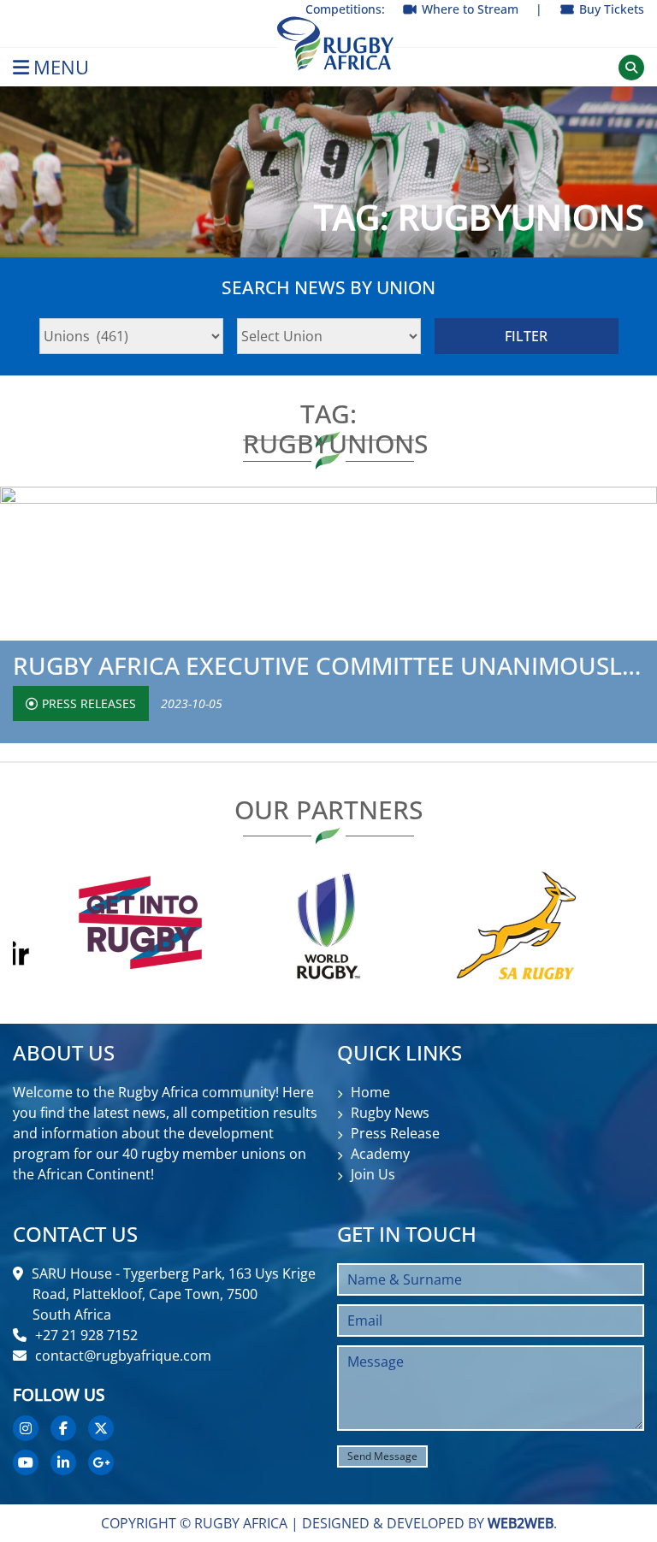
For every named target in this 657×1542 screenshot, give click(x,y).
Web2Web (520, 1523)
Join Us (373, 1174)
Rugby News (390, 1112)
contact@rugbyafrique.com (123, 1355)
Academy (380, 1153)
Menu (61, 67)
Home (370, 1092)
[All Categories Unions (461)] (131, 336)
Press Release (395, 1133)
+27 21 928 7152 (86, 1335)
